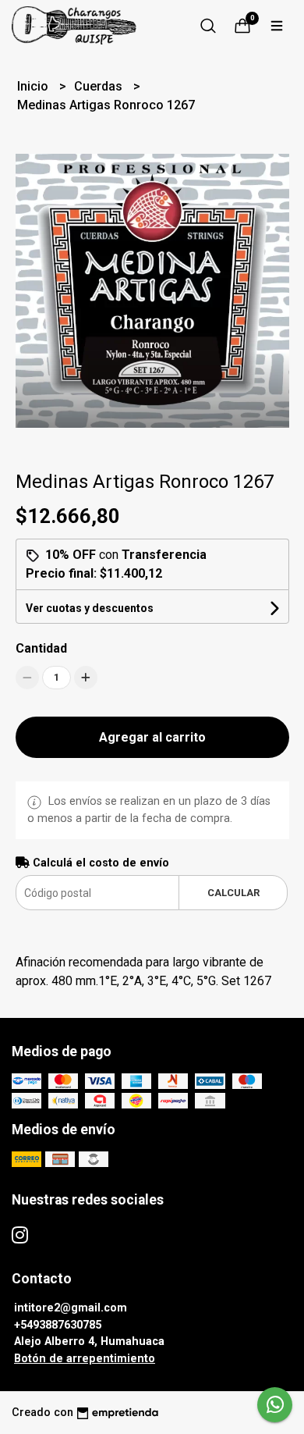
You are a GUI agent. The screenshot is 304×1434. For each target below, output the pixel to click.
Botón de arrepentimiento (84, 1358)
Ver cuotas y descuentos (90, 608)
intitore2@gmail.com (70, 1308)
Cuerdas (99, 86)
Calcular (233, 892)
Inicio (34, 86)
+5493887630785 (57, 1325)
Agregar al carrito (152, 737)
